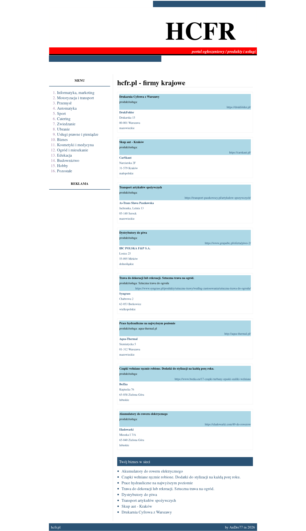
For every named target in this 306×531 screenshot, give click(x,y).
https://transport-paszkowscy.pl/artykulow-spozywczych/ (218, 198)
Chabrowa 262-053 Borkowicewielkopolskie (130, 301)
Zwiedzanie (66, 123)
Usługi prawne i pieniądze (77, 134)
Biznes (62, 139)
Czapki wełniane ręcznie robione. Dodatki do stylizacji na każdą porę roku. (181, 476)
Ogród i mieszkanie (72, 149)
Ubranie (63, 129)
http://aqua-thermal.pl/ (237, 334)
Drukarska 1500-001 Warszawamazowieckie (129, 120)
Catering (64, 118)
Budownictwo (68, 160)
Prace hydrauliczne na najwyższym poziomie (157, 482)
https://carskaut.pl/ (240, 152)
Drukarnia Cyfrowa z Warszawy (147, 512)
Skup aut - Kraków (137, 506)
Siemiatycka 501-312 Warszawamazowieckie (129, 346)
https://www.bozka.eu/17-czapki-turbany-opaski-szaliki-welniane (213, 379)
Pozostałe (64, 170)
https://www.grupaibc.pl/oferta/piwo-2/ (228, 243)
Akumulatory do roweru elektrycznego (152, 471)
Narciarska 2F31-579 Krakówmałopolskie (128, 165)
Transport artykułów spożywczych (149, 500)
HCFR (200, 30)
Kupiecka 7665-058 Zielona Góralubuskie (131, 392)
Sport (61, 113)
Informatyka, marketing (76, 92)
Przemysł (64, 102)
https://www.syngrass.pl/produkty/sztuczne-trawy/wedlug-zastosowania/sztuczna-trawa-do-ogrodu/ (193, 288)
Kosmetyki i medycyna (75, 144)
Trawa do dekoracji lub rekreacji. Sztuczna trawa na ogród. (168, 488)
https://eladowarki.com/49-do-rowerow (228, 424)
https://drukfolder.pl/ (239, 107)
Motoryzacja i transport (75, 97)
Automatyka (67, 108)
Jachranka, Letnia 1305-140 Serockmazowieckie (136, 211)
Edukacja (64, 155)
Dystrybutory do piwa (139, 494)
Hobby (62, 165)
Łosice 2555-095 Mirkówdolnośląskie (135, 256)
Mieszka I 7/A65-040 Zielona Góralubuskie (131, 437)
